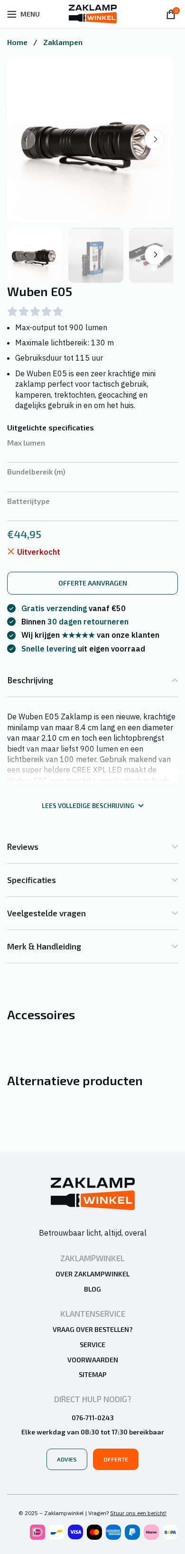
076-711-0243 (93, 1418)
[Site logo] (93, 13)
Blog (92, 1289)
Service (92, 1344)
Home (18, 42)
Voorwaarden (92, 1360)
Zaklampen (63, 42)
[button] (155, 139)
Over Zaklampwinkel (93, 1274)
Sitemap (93, 1374)
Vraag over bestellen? (93, 1329)
